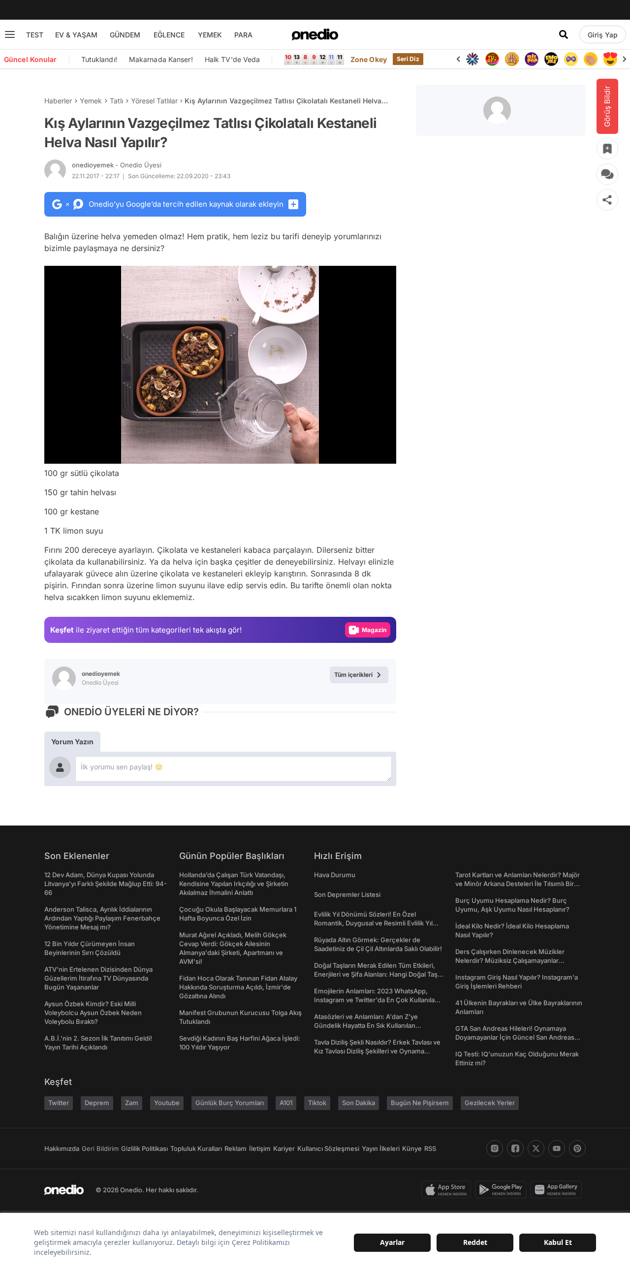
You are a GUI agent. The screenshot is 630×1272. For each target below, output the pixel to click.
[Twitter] (536, 1148)
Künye (412, 1148)
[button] (363, 451)
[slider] (238, 453)
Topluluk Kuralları (196, 1148)
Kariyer (284, 1148)
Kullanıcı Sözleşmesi (328, 1148)
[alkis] (590, 59)
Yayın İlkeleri (381, 1148)
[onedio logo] (315, 34)
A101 (286, 1103)
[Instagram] (494, 1148)
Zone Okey (368, 59)
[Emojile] (551, 59)
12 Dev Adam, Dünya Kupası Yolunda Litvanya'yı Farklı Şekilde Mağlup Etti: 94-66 (105, 883)
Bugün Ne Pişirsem (420, 1103)
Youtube (167, 1103)
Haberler (58, 100)
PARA (243, 35)
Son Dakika (358, 1103)
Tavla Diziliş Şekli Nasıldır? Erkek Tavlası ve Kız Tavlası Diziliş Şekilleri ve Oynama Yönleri (377, 1051)
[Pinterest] (577, 1148)
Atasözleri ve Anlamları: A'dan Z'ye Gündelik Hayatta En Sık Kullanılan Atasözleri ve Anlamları (366, 1025)
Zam (131, 1103)
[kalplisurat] (610, 59)
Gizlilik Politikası (144, 1148)
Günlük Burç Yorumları (229, 1103)
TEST (34, 35)
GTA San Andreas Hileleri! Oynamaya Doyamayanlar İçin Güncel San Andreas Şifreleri (514, 1037)
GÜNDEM (125, 35)
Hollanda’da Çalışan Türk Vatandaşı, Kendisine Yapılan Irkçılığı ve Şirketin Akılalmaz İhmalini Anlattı (233, 883)
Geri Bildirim (100, 1148)
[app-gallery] (558, 1190)
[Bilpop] (531, 59)
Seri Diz (408, 59)
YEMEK (210, 35)
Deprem (97, 1103)
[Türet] (492, 59)
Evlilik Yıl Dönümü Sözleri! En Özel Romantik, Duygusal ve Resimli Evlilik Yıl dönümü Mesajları (373, 923)
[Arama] (563, 34)
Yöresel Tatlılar (154, 100)
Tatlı (116, 100)
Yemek (91, 100)
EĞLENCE (169, 35)
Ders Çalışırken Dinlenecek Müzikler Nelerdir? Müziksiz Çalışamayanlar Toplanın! (510, 960)
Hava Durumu (334, 875)
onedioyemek (116, 165)
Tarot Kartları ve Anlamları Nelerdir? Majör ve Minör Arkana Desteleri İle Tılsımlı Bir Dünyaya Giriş (517, 883)
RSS (430, 1148)
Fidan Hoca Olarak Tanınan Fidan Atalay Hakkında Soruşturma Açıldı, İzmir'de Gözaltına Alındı (238, 987)
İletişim (260, 1148)
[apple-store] (448, 1190)
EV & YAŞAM (76, 35)
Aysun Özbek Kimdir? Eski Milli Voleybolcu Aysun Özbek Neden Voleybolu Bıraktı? (93, 1012)
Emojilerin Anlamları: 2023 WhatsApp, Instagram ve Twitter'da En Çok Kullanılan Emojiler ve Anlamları (376, 1000)
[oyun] (571, 59)
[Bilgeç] (512, 59)
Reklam (235, 1148)
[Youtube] (556, 1148)
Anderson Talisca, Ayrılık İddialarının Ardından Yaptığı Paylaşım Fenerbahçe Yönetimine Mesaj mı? (102, 918)
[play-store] (503, 1190)
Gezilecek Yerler (490, 1103)
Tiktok (317, 1103)
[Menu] (10, 34)
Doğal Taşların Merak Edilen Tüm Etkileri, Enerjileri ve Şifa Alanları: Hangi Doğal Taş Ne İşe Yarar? (376, 974)
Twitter (58, 1103)
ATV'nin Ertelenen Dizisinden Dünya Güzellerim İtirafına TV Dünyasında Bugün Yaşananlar (98, 978)
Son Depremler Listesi (347, 894)
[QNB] (472, 59)
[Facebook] (515, 1148)
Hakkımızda (61, 1148)
